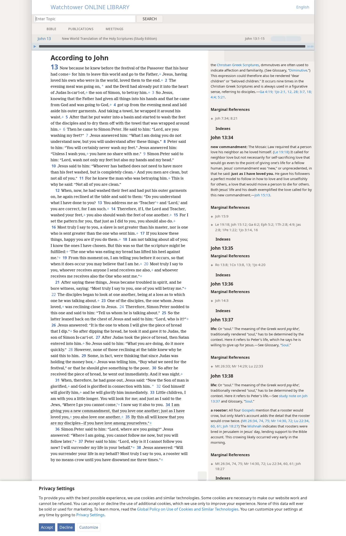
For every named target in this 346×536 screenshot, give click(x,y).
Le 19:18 (281, 151)
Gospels (248, 410)
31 (57, 380)
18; (309, 91)
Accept (47, 527)
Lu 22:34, (301, 420)
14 (113, 208)
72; (290, 420)
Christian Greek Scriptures (238, 64)
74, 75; (264, 420)
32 (159, 386)
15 (176, 215)
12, (289, 91)
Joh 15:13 (262, 195)
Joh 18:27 (230, 426)
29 (84, 355)
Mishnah (254, 426)
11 (81, 178)
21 (57, 282)
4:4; (214, 97)
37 (81, 441)
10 (54, 166)
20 (146, 263)
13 (100, 202)
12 (57, 190)
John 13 (44, 38)
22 (54, 294)
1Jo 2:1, (279, 91)
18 (125, 239)
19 (65, 257)
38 (139, 447)
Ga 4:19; (266, 91)
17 (142, 233)
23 (103, 300)
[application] (173, 46)
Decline (66, 527)
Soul (285, 345)
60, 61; (216, 426)
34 (168, 404)
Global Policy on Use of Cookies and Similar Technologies (187, 509)
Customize (88, 527)
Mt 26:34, (250, 420)
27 (98, 337)
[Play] (35, 46)
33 (152, 392)
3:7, (302, 91)
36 (57, 429)
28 (70, 349)
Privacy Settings (90, 514)
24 (122, 306)
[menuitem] (309, 18)
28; (296, 91)
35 (127, 416)
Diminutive (298, 70)
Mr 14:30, (278, 420)
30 (154, 368)
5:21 (221, 97)
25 (164, 312)
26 (54, 325)
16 (54, 227)
